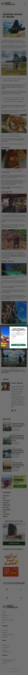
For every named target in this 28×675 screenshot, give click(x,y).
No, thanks (18, 346)
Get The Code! (18, 344)
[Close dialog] (26, 327)
